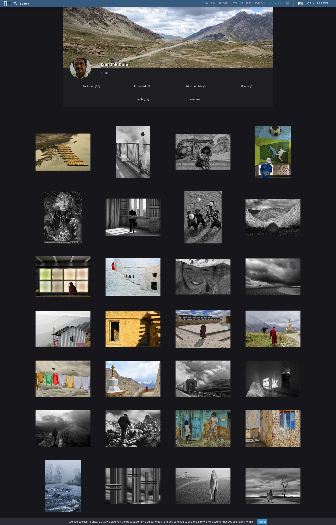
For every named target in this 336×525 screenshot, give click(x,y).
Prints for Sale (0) (196, 86)
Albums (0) (247, 86)
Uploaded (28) (142, 86)
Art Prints (275, 3)
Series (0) (194, 99)
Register (322, 3)
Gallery (210, 3)
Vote (234, 3)
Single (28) (142, 99)
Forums (259, 3)
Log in (310, 3)
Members (246, 3)
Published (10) (91, 86)
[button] (287, 3)
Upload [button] (223, 3)
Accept (262, 521)
